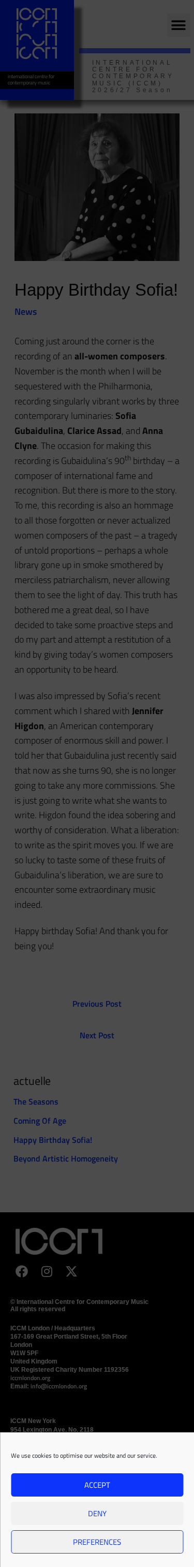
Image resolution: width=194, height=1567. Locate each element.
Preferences (97, 1542)
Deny (97, 1513)
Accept (97, 1485)
